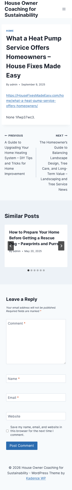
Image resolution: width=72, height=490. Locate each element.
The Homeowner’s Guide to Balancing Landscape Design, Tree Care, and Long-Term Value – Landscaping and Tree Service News (53, 162)
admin (13, 84)
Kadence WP (36, 478)
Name (14, 379)
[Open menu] (63, 9)
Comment (17, 323)
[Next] (61, 245)
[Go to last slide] (11, 245)
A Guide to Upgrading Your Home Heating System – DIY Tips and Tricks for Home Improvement (18, 155)
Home (9, 30)
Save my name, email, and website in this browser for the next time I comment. (36, 431)
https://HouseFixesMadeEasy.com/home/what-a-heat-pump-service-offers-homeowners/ (35, 101)
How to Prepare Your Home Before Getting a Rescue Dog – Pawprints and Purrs (34, 238)
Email (13, 398)
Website (14, 416)
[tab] (28, 270)
